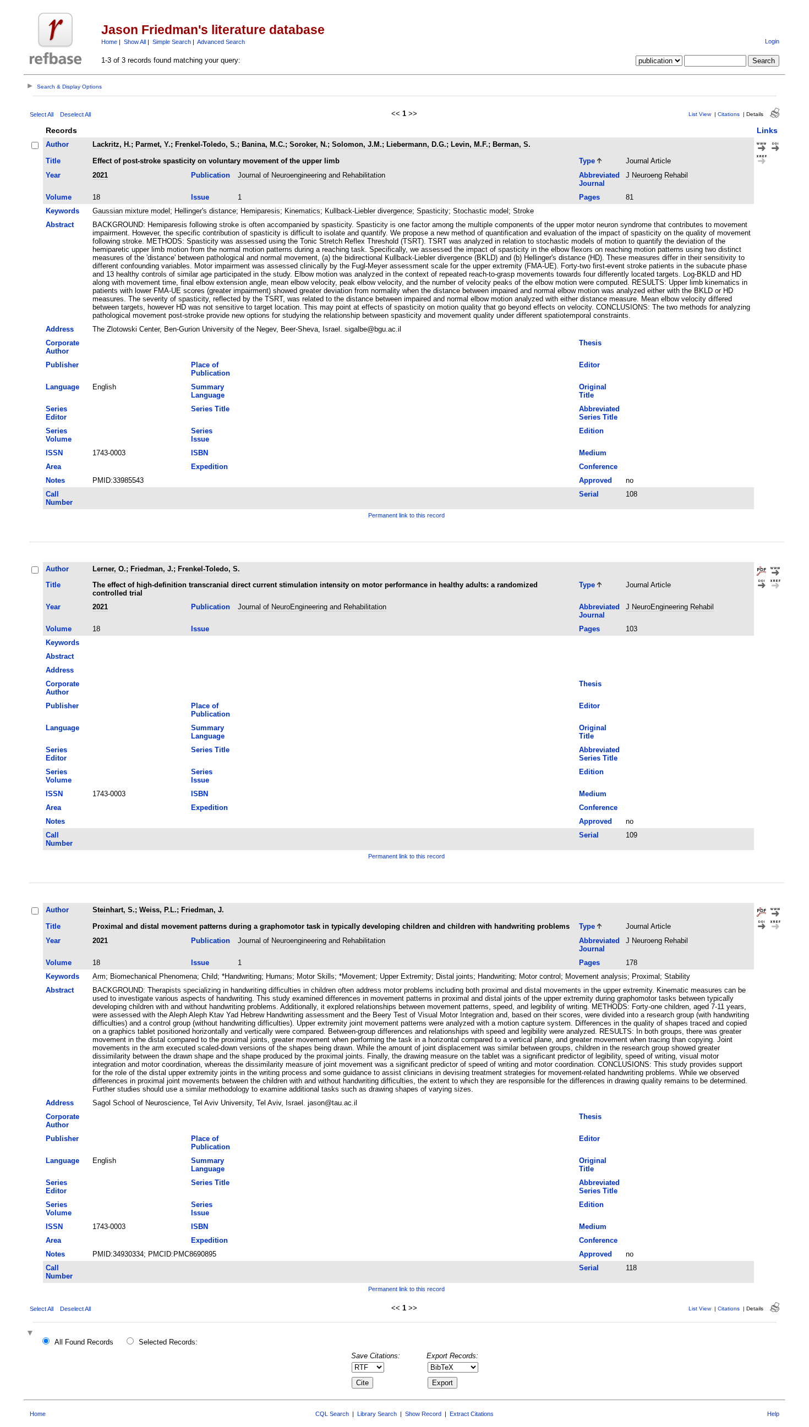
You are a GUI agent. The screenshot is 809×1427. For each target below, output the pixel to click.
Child (209, 976)
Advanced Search (221, 41)
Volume (59, 197)
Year (53, 175)
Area (53, 466)
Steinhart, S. (113, 910)
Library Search (377, 1414)
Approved (595, 480)
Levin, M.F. (469, 144)
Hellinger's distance (205, 211)
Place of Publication (210, 369)
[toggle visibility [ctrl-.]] (31, 1334)
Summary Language (208, 391)
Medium (592, 453)
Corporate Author (62, 347)
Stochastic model (481, 211)
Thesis (590, 343)
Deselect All (75, 114)
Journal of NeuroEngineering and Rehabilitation (312, 607)
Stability (677, 976)
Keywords (62, 211)
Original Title (592, 391)
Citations (729, 114)
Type (587, 161)
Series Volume (59, 435)
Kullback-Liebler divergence (368, 211)
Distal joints (454, 976)
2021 (100, 175)
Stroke (523, 211)
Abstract (60, 225)
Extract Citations (472, 1414)
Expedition (209, 466)
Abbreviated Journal (599, 179)
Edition (591, 431)
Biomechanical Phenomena (153, 976)
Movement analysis (596, 976)
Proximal (646, 976)
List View (699, 114)
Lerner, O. (109, 569)
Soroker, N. (308, 144)
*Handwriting (241, 976)
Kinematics (302, 211)
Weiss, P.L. (158, 910)
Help (773, 1414)
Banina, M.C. (263, 144)
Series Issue (201, 435)
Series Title (210, 409)
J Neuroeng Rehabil (657, 175)
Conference (598, 466)
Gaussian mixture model (131, 211)
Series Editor (56, 413)
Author (57, 144)
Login (772, 41)
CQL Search (332, 1414)
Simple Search (171, 41)
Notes (55, 480)
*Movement (357, 976)
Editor (589, 365)
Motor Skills (316, 976)
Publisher (62, 365)
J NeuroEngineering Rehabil (670, 607)
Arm (99, 976)
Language (62, 387)
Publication (210, 175)
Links (767, 130)
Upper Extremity (405, 976)
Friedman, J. (151, 569)
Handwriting (496, 976)
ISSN (54, 453)
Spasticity (433, 211)
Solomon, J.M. (357, 144)
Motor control (540, 976)
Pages (589, 197)
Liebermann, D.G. (416, 144)
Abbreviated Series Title (599, 413)
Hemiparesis (260, 211)
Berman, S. (512, 144)
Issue (200, 197)
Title (53, 161)
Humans (279, 976)
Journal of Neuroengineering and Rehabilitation (311, 175)
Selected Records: (168, 1342)
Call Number (59, 498)
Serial (589, 494)
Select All (41, 114)
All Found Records (83, 1342)
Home (109, 41)
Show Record (423, 1414)
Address (60, 329)
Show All (135, 41)
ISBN (199, 453)
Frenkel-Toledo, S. (206, 144)
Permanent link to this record (406, 515)
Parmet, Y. (153, 144)
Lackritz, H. (111, 144)
